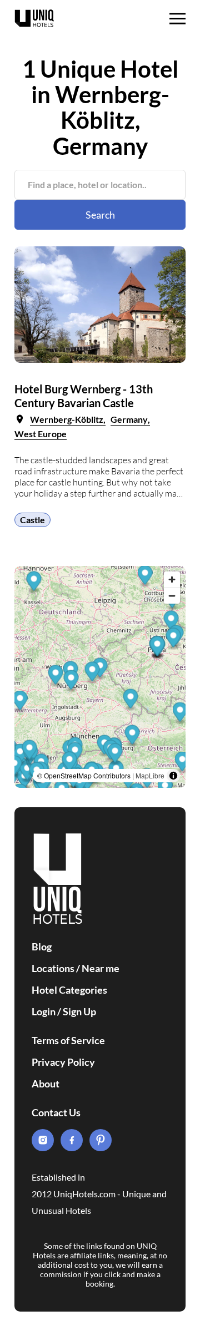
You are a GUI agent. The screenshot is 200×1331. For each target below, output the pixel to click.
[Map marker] (145, 576)
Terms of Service (68, 1040)
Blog (42, 946)
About (45, 1083)
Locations (53, 968)
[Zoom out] (172, 596)
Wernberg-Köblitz (66, 419)
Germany (129, 419)
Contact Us (56, 1112)
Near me (100, 968)
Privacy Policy (63, 1062)
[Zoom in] (172, 579)
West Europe (40, 433)
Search (100, 215)
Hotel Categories (69, 990)
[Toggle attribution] (173, 775)
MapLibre (150, 775)
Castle (32, 519)
